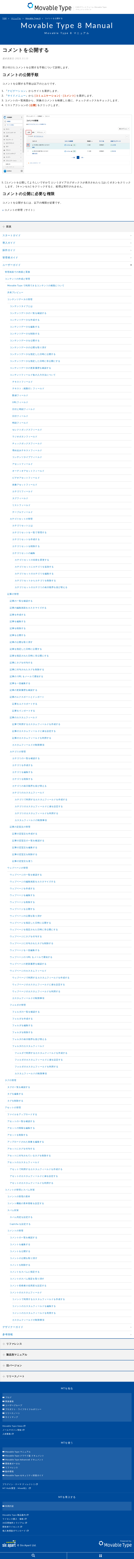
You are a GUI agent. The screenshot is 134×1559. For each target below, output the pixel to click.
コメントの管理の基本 (18, 1197)
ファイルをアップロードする (22, 1114)
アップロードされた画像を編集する (25, 1142)
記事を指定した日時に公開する (26, 649)
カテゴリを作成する (22, 765)
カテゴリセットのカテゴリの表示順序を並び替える (41, 587)
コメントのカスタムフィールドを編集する (34, 1306)
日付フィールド (20, 416)
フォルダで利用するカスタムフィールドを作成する (41, 1053)
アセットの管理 (13, 1108)
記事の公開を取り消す (21, 642)
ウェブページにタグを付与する (26, 937)
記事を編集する (18, 622)
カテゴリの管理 (18, 752)
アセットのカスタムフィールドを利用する (31, 1183)
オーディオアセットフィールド (28, 471)
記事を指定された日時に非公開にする (29, 656)
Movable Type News (12, 1426)
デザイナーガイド (12, 1327)
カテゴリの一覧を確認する (26, 758)
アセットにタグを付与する (21, 1149)
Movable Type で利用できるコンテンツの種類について (36, 286)
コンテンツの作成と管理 (17, 279)
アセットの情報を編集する (21, 1128)
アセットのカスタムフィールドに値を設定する (34, 1176)
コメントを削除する (20, 1265)
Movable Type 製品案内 (14, 1515)
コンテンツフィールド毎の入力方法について (33, 375)
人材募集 (7, 1434)
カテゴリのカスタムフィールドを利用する (36, 813)
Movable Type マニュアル (18, 1452)
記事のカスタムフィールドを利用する (31, 738)
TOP (4, 18)
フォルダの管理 (18, 1005)
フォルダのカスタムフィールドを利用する (36, 1067)
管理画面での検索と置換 (17, 272)
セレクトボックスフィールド (27, 430)
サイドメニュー (17, 96)
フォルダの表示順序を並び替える (29, 1039)
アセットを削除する (17, 1135)
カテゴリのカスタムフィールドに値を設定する (39, 807)
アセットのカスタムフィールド (23, 1162)
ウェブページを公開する (22, 909)
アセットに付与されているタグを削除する (29, 1156)
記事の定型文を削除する (25, 854)
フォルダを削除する (22, 1032)
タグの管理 (10, 1080)
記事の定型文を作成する (25, 834)
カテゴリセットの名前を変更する (32, 560)
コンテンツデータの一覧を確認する (28, 313)
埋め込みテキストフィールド (27, 450)
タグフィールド (20, 498)
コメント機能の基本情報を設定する (25, 1203)
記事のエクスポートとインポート (27, 697)
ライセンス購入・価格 (13, 1519)
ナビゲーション (17, 91)
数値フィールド (20, 395)
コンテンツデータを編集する (25, 327)
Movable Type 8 (33, 18)
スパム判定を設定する (21, 1217)
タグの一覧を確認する (18, 1087)
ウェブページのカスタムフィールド (28, 971)
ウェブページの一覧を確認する (26, 875)
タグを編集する (15, 1094)
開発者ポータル (12, 1464)
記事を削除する (18, 628)
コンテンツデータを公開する (25, 341)
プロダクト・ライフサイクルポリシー (23, 1409)
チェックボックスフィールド (27, 444)
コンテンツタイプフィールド (27, 457)
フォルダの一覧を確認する (26, 1012)
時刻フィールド (20, 423)
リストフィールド (21, 505)
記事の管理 (13, 594)
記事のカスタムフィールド (23, 718)
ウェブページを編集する (22, 895)
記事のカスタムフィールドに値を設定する (34, 731)
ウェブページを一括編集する (25, 950)
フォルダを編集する (22, 1026)
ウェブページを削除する (22, 902)
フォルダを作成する (22, 1019)
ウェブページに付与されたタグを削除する (31, 943)
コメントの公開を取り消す (23, 1258)
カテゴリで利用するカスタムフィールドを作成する (41, 800)
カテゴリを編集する (22, 772)
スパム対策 (13, 1210)
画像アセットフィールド (25, 485)
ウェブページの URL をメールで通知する (31, 957)
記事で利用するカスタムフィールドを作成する (36, 724)
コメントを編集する (20, 1244)
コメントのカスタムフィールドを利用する (34, 1313)
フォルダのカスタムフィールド (28, 1046)
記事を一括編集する (20, 683)
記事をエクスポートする (25, 704)
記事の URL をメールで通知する (26, 677)
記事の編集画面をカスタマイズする (28, 608)
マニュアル (16, 18)
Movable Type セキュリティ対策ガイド (24, 1475)
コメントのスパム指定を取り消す (27, 1279)
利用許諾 (9, 1506)
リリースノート (12, 1413)
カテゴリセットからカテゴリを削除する (35, 581)
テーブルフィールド (22, 512)
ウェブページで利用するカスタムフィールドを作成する (41, 978)
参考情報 (7, 1334)
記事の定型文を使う (22, 861)
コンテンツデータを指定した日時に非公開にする (35, 361)
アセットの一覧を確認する (21, 1121)
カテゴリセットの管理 (21, 519)
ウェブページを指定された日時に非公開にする (34, 930)
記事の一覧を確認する (21, 601)
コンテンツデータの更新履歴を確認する (30, 368)
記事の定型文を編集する (25, 848)
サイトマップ (11, 1417)
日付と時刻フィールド (23, 409)
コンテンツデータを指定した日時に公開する (33, 354)
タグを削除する (15, 1101)
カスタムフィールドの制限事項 (28, 745)
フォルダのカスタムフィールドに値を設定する (39, 1060)
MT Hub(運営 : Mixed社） (15, 1488)
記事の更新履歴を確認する (23, 690)
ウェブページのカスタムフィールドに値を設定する (38, 985)
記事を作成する (18, 615)
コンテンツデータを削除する (25, 334)
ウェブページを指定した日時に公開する (30, 923)
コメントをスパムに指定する (25, 1272)
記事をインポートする (23, 711)
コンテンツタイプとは (21, 306)
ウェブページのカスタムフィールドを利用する (36, 992)
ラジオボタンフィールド (25, 437)
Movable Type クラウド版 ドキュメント (24, 1456)
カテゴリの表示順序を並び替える (29, 786)
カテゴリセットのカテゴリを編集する (34, 574)
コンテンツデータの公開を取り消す (28, 348)
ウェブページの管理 (17, 868)
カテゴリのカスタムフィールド (28, 793)
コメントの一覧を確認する (23, 1238)
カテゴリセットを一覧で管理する (29, 533)
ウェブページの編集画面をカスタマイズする (33, 882)
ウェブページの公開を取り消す (26, 916)
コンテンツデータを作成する (25, 320)
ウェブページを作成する (22, 889)
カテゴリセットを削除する (26, 546)
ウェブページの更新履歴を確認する (28, 964)
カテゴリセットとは (22, 526)
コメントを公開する (20, 1251)
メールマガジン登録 (12, 1430)
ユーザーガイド (11, 265)
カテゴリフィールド (22, 492)
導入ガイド (9, 243)
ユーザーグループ (13, 1405)
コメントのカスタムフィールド (26, 1293)
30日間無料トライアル (13, 1523)
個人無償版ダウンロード (14, 1531)
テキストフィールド (22, 382)
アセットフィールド (22, 464)
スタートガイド (11, 235)
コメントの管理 (15, 1231)
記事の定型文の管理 (20, 827)
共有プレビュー (15, 293)
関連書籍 (9, 1401)
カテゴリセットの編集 (23, 553)
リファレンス (11, 1468)
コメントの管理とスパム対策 (20, 1190)
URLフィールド (20, 402)
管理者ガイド (10, 257)
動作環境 (9, 1471)
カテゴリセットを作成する (26, 539)
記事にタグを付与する (21, 663)
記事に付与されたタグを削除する (27, 670)
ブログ (8, 1397)
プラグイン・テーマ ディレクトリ (19, 1484)
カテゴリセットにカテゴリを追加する (34, 567)
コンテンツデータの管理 (20, 299)
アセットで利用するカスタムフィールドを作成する (36, 1169)
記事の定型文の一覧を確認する (28, 841)
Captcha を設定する (20, 1224)
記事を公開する (18, 635)
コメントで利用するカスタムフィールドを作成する (38, 1299)
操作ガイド (9, 250)
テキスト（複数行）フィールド (28, 389)
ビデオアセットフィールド (26, 478)
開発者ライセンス (11, 1527)
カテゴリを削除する (22, 779)
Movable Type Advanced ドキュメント (24, 1460)
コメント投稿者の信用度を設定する (28, 1286)
